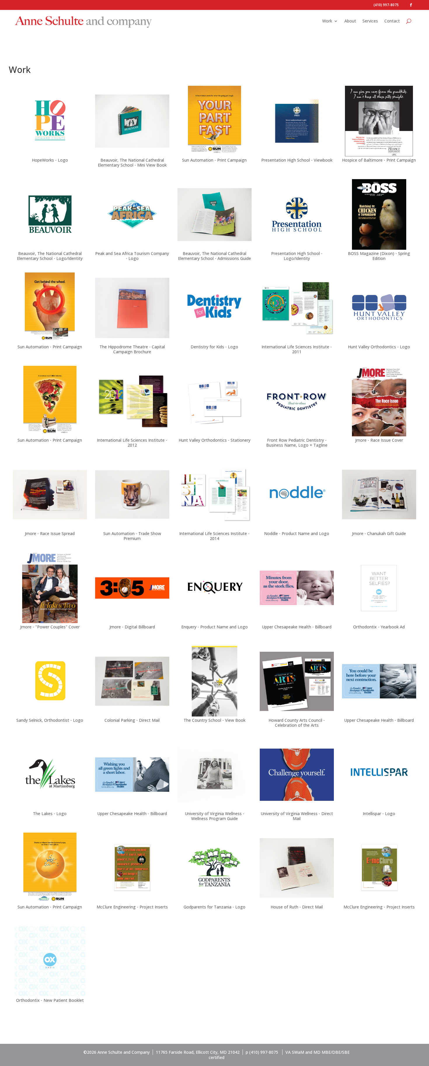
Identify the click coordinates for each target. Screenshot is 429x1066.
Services (370, 21)
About (350, 21)
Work (327, 21)
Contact (392, 21)
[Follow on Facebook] (410, 4)
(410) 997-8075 (386, 4)
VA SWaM (294, 1052)
